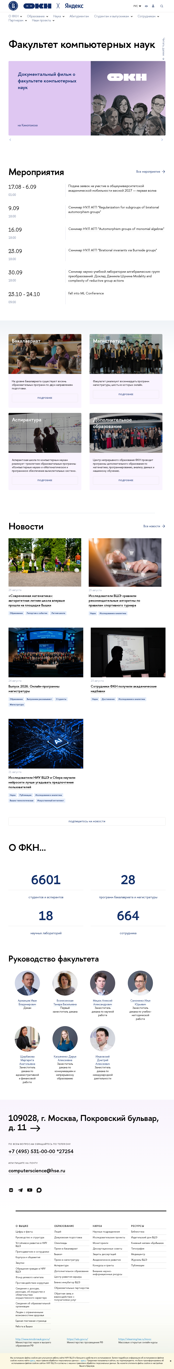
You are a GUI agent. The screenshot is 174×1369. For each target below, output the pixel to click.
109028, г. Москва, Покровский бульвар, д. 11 (83, 1122)
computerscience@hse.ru (36, 1170)
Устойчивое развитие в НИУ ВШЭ (31, 1244)
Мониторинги (100, 1243)
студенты (61, 699)
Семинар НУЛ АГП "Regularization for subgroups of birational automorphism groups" (113, 209)
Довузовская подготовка (68, 1237)
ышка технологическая (21, 800)
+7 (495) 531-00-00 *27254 (41, 1151)
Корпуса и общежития (28, 1257)
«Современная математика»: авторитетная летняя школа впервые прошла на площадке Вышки (36, 600)
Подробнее (45, 397)
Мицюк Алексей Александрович (102, 1002)
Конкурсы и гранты (103, 1265)
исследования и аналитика (113, 613)
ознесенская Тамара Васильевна (65, 1002)
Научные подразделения (106, 1231)
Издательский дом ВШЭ (144, 1237)
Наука (93, 613)
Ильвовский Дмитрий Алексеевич (102, 1060)
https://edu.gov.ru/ (77, 1339)
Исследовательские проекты (109, 1237)
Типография (137, 1248)
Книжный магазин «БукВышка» (147, 1243)
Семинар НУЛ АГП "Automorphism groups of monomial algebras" (116, 228)
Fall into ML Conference (86, 293)
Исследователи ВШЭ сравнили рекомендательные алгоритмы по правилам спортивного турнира (114, 600)
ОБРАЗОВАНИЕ (64, 1226)
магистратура (17, 704)
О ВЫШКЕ (22, 1226)
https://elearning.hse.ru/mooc (134, 1339)
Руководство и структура (30, 1237)
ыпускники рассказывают (39, 699)
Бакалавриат (26, 340)
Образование (16, 613)
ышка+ (58, 1254)
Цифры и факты (24, 1231)
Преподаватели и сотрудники (32, 1251)
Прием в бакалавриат (66, 1248)
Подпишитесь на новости (87, 821)
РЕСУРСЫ (137, 1226)
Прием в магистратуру (66, 1259)
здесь (32, 1360)
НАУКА (97, 1226)
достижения (108, 699)
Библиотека (137, 1231)
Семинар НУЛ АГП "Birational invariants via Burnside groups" (112, 250)
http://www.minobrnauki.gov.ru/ (33, 1339)
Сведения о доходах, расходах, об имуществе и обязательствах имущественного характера (31, 1293)
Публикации (137, 1265)
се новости (151, 526)
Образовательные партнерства (71, 1287)
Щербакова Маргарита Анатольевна (27, 1060)
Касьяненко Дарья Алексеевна (65, 1058)
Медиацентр (138, 1254)
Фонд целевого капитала (30, 1277)
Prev (10, 139)
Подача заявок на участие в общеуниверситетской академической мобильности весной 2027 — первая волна (112, 188)
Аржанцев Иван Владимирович (27, 1002)
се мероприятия (148, 172)
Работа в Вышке (24, 1326)
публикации (25, 795)
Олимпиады (60, 1243)
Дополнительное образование (112, 423)
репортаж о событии (37, 613)
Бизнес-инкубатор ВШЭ (67, 1282)
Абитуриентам (79, 16)
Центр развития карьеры (68, 1276)
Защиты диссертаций (104, 1254)
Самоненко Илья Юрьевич (140, 1002)
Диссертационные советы (107, 1248)
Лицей (57, 1231)
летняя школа (58, 613)
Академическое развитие (107, 1259)
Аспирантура (26, 419)
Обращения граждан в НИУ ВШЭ (31, 1270)
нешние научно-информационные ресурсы (107, 1272)
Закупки (20, 1262)
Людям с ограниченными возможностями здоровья (30, 1313)
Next (162, 139)
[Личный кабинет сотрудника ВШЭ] (153, 6)
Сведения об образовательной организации (33, 1305)
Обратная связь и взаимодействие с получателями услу (65, 1296)
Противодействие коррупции (32, 1282)
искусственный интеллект (50, 800)
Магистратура (109, 340)
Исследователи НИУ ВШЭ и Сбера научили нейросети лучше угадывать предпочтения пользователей (41, 782)
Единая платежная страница (31, 1320)
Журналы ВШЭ (139, 1259)
